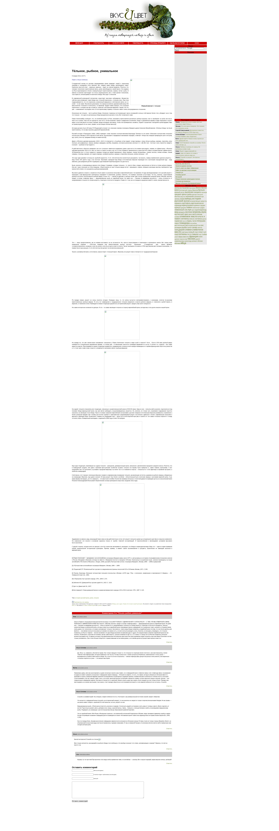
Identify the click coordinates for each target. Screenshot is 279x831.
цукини (176, 239)
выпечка (189, 192)
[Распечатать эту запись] (73, 602)
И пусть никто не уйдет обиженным (187, 168)
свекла (199, 227)
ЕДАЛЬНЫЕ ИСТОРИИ (177, 43)
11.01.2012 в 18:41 (82, 616)
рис (202, 225)
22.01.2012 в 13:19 (83, 734)
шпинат (194, 241)
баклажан (192, 188)
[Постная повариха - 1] (122, 339)
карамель (178, 203)
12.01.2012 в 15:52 (92, 691)
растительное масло (182, 225)
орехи (204, 219)
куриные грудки (199, 205)
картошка (195, 203)
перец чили (191, 221)
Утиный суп (179, 172)
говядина (197, 192)
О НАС (197, 43)
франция (193, 236)
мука (203, 212)
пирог (176, 223)
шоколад (188, 241)
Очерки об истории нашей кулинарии (133, 603)
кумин (190, 205)
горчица (204, 192)
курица (177, 207)
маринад (202, 210)
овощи (199, 214)
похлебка (193, 223)
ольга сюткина (195, 219)
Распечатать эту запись (81, 602)
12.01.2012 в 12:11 (83, 668)
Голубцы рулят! (181, 174)
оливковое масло (188, 216)
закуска (182, 196)
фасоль (186, 237)
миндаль (181, 212)
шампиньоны (179, 241)
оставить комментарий (89, 605)
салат (189, 227)
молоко (188, 212)
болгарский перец (185, 190)
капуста (204, 201)
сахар (194, 227)
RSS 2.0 (74, 605)
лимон (189, 207)
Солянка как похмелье (183, 181)
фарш (181, 237)
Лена (74, 616)
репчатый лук (195, 225)
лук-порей (195, 210)
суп (204, 232)
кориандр (177, 205)
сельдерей (179, 230)
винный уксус (179, 192)
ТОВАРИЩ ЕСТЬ (138, 43)
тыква (204, 234)
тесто (189, 234)
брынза (195, 190)
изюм (182, 199)
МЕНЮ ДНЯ (79, 43)
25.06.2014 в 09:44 (85, 754)
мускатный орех (181, 214)
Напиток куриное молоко (184, 166)
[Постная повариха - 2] (122, 406)
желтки (177, 196)
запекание (189, 196)
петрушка (201, 221)
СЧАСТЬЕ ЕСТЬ (99, 43)
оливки (176, 216)
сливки (188, 229)
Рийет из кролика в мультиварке (186, 170)
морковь (197, 212)
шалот (197, 239)
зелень (177, 199)
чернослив (183, 239)
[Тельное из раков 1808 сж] (122, 462)
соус (200, 232)
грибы (189, 194)
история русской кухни (82, 598)
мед (176, 212)
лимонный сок (180, 210)
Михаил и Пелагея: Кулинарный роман (188, 183)
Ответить (169, 642)
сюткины (182, 234)
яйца (183, 243)
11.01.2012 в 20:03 (92, 647)
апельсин (178, 188)
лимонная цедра (198, 207)
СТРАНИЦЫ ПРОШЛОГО (158, 43)
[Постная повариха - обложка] (122, 239)
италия (192, 201)
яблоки (200, 241)
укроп (176, 237)
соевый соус (193, 232)
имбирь (188, 199)
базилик (185, 188)
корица (185, 205)
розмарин (178, 227)
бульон (201, 190)
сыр (176, 234)
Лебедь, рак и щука (117, 603)
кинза (201, 203)
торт (200, 234)
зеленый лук (199, 196)
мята (194, 214)
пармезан (178, 221)
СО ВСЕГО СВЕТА (118, 43)
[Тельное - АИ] (122, 536)
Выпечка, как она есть (183, 164)
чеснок (191, 238)
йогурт (198, 201)
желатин (200, 194)
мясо (190, 214)
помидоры (184, 223)
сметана (184, 232)
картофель (186, 203)
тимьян (195, 234)
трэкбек (100, 605)
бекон (198, 188)
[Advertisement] (120, 55)
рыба (91, 598)
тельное (96, 598)
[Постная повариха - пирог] (122, 297)
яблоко (177, 243)
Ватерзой (179, 177)
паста (184, 221)
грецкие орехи (180, 194)
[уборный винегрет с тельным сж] (151, 104)
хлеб (200, 237)
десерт (194, 194)
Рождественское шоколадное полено (188, 179)
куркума (183, 207)
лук (189, 209)
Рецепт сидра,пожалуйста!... (188, 151)
